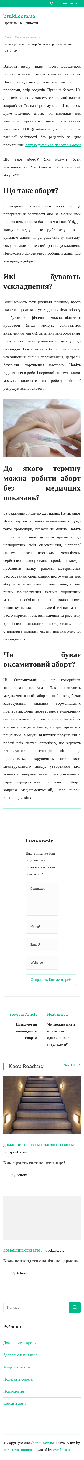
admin (22, 1175)
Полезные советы (57, 1145)
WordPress (61, 1449)
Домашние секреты (21, 1145)
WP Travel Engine (17, 1449)
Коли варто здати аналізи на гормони (41, 1260)
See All (70, 1065)
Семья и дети (14, 1403)
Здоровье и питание (20, 1354)
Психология (13, 1391)
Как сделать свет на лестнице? (34, 1162)
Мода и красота (16, 1367)
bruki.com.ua (19, 16)
